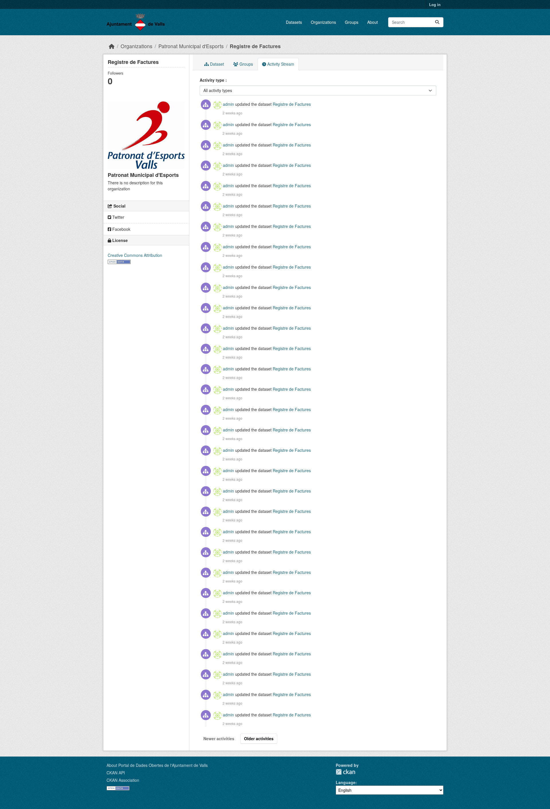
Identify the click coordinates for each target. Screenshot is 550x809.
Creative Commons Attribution (135, 255)
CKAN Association (123, 780)
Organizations (323, 22)
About (372, 22)
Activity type (212, 80)
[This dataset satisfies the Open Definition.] (119, 261)
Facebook (120, 229)
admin (228, 104)
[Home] (112, 46)
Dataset (216, 64)
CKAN (345, 772)
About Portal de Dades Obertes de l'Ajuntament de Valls (157, 765)
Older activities (259, 738)
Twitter (117, 217)
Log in (435, 4)
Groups (351, 22)
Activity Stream (280, 64)
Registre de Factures (255, 46)
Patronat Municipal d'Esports (191, 46)
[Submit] (437, 22)
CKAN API (116, 772)
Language (345, 782)
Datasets (294, 22)
